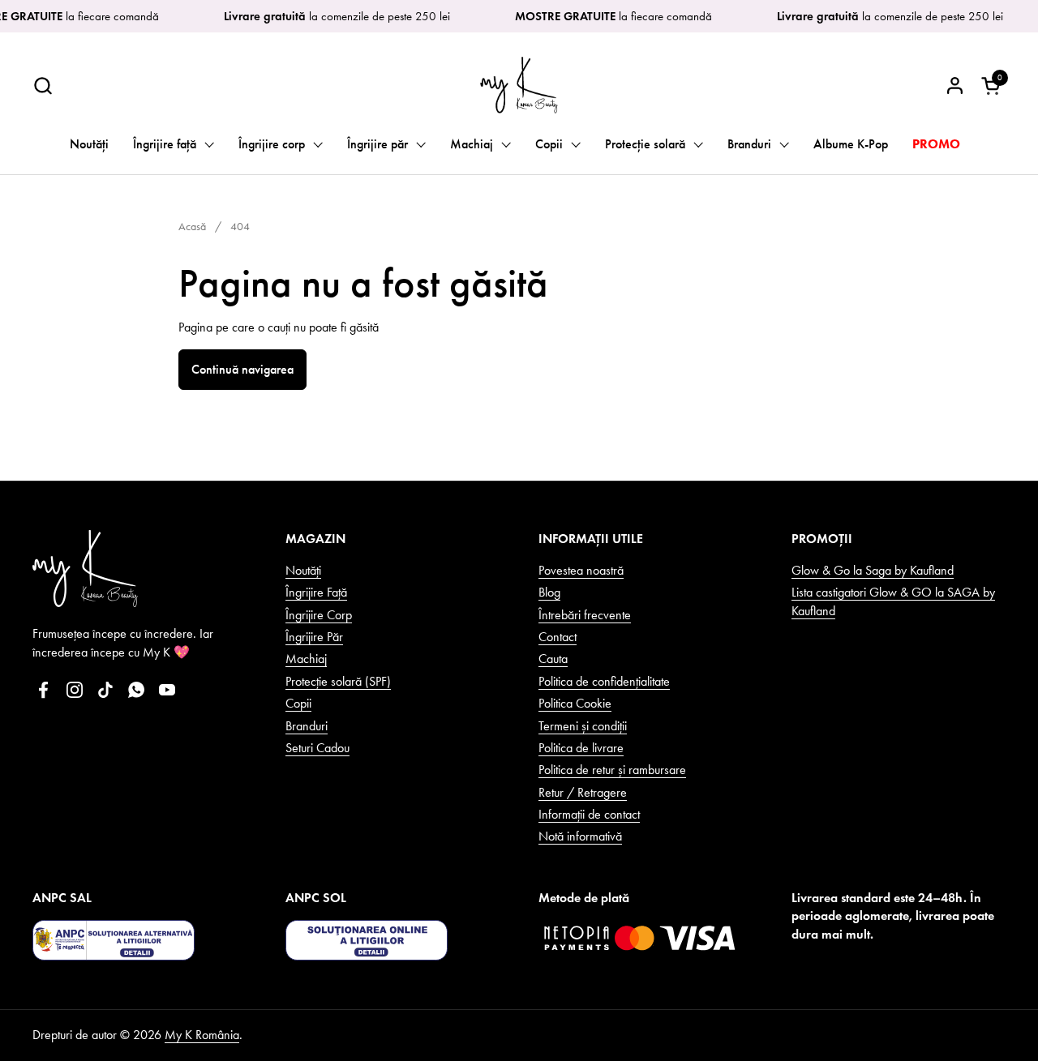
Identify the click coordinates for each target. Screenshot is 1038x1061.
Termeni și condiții (582, 726)
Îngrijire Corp (318, 614)
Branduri (306, 726)
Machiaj (306, 658)
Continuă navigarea (242, 369)
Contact (557, 636)
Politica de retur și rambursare (612, 769)
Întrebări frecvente (584, 614)
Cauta (553, 658)
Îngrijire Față (316, 592)
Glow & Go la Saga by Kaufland (872, 570)
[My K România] (519, 85)
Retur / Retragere (582, 792)
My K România (202, 1034)
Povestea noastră (581, 570)
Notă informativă (580, 836)
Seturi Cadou (317, 747)
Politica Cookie (574, 703)
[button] (42, 85)
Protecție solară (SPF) (338, 681)
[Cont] (955, 85)
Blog (549, 592)
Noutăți (303, 570)
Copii (298, 703)
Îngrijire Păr (314, 636)
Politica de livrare (581, 747)
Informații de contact (589, 814)
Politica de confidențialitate (604, 681)
